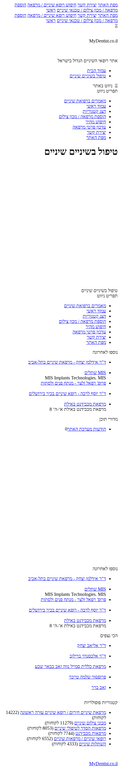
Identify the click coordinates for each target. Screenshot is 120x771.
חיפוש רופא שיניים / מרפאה (51, 4)
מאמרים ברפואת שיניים (85, 100)
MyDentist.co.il (103, 763)
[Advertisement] (60, 223)
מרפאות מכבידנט (90, 733)
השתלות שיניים (92, 743)
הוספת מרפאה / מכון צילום (82, 116)
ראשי (51, 10)
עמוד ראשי (96, 106)
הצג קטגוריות (94, 111)
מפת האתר (108, 4)
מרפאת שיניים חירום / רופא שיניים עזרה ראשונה (63, 712)
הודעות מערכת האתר (86, 429)
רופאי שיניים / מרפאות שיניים (80, 738)
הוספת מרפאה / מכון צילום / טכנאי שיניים (66, 7)
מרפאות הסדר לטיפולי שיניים (80, 728)
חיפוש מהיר (96, 121)
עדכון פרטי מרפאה (89, 127)
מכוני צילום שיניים (90, 722)
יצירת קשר (87, 4)
